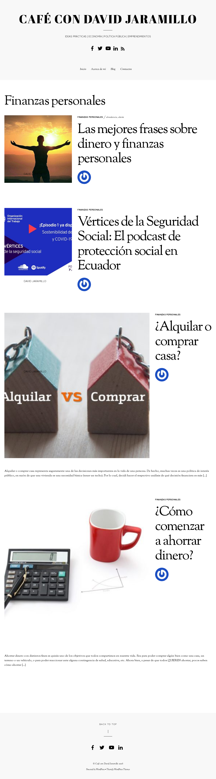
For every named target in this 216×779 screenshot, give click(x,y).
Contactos (126, 69)
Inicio (83, 69)
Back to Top (108, 724)
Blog (113, 69)
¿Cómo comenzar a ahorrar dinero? (179, 534)
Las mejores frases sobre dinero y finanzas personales (137, 144)
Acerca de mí (98, 69)
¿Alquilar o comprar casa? (183, 342)
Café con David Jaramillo (106, 763)
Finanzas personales (90, 117)
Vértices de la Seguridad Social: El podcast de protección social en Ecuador (137, 244)
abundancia (111, 117)
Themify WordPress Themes (118, 769)
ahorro (121, 117)
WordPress (100, 769)
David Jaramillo (35, 174)
